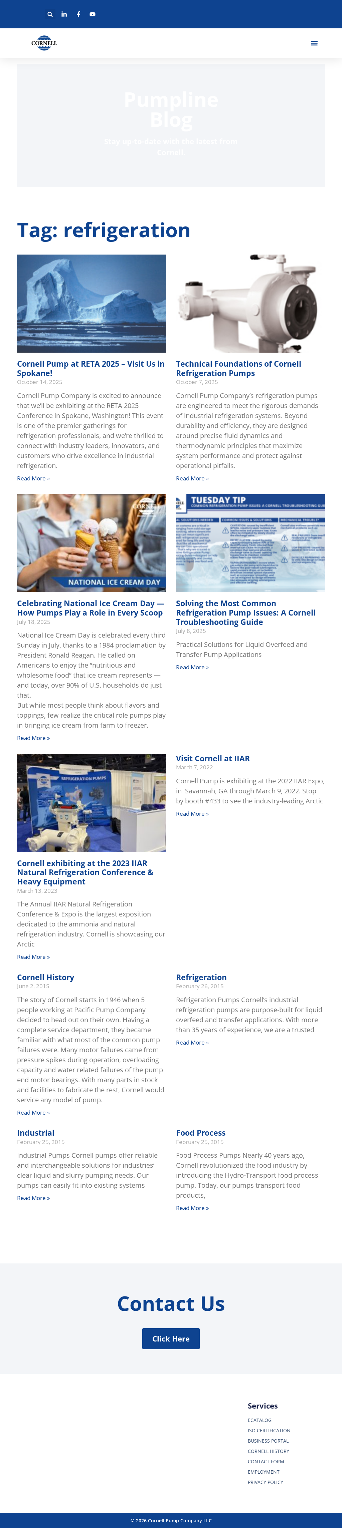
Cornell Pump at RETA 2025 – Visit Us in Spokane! (91, 368)
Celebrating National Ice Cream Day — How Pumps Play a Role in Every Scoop (90, 608)
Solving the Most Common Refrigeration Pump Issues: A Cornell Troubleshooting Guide (246, 612)
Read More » (33, 478)
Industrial (35, 1132)
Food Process (200, 1132)
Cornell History (45, 977)
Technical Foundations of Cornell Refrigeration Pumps (238, 368)
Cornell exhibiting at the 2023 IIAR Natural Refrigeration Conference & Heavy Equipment (85, 872)
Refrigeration (201, 977)
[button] (50, 14)
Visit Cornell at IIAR (213, 758)
